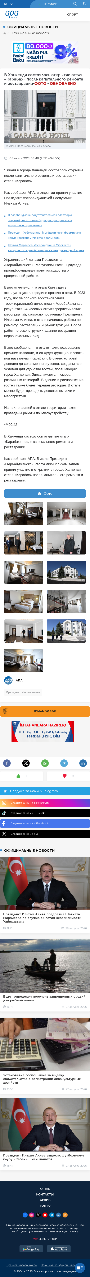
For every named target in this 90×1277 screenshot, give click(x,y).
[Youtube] (45, 1215)
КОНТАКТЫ (45, 1194)
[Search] (74, 4)
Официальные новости (30, 33)
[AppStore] (59, 1249)
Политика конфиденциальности (62, 1265)
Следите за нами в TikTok (28, 813)
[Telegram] (51, 1215)
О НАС (45, 1188)
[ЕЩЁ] (84, 14)
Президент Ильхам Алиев (23, 692)
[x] (38, 1215)
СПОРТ (72, 14)
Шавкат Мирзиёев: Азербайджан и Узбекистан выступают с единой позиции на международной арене (46, 247)
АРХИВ (45, 1200)
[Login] (84, 4)
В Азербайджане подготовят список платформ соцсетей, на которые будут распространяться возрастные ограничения (40, 220)
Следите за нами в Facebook (30, 823)
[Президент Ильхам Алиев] (23, 542)
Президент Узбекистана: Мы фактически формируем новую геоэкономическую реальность (44, 235)
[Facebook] (25, 1215)
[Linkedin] (58, 1215)
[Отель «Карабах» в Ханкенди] (23, 513)
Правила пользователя (21, 1265)
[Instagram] (31, 1215)
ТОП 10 (45, 1205)
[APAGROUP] (45, 1239)
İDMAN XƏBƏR (45, 711)
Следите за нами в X (24, 833)
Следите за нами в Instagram (30, 802)
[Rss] (65, 1215)
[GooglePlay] (31, 1249)
